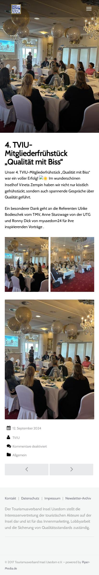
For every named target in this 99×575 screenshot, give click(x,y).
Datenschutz (30, 498)
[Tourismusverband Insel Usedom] (13, 8)
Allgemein (19, 455)
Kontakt (10, 498)
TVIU (16, 437)
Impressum (52, 498)
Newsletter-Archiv (78, 498)
